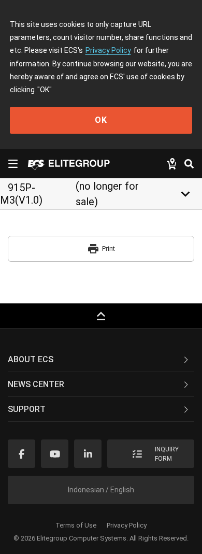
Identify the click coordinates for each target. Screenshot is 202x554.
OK (101, 120)
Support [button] (27, 409)
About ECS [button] (30, 359)
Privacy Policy (108, 50)
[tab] (101, 359)
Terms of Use (75, 525)
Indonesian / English (101, 490)
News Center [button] (36, 384)
